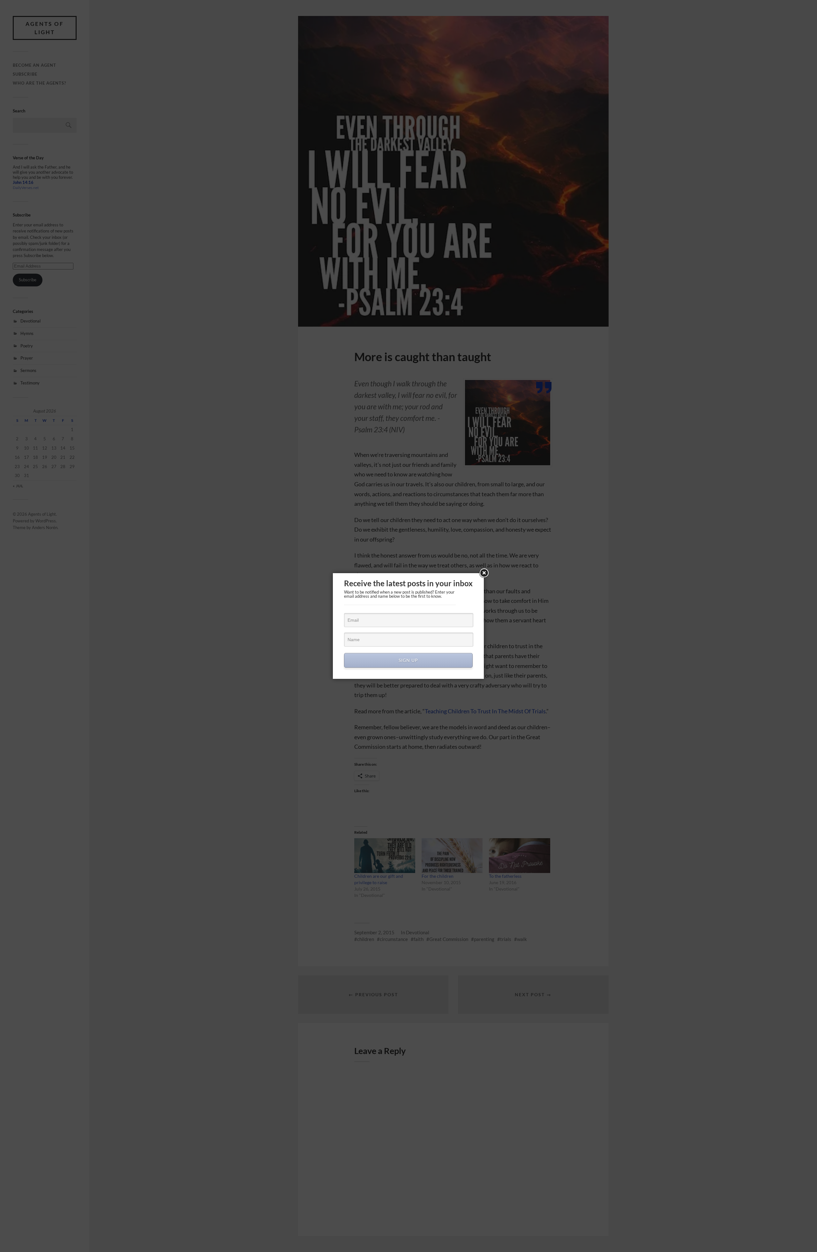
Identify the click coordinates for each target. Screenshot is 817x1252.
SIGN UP (408, 660)
